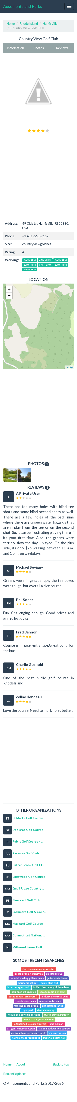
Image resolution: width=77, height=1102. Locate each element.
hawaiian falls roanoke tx (26, 1037)
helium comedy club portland (24, 1014)
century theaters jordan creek (28, 1033)
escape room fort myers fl (23, 996)
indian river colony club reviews (51, 987)
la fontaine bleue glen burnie (30, 1024)
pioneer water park (50, 1001)
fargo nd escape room (26, 1005)
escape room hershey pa (29, 973)
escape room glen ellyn (52, 992)
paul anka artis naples (24, 992)
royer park (28, 1010)
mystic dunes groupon (56, 1014)
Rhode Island (28, 23)
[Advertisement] (38, 176)
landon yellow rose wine (54, 996)
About (20, 1064)
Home (10, 23)
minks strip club (50, 982)
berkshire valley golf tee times (27, 978)
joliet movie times (57, 978)
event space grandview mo (39, 1019)
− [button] (9, 295)
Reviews (62, 48)
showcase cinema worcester (38, 969)
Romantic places (14, 1074)
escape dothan (57, 1033)
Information (15, 48)
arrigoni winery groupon (21, 1028)
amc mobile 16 (54, 973)
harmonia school (27, 982)
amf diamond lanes (52, 1005)
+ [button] (9, 289)
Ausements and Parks (22, 6)
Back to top (61, 1064)
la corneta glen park (18, 987)
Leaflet (69, 367)
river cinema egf (46, 1010)
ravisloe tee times (26, 1001)
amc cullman (56, 1024)
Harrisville (50, 23)
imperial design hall (54, 1037)
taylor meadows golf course (54, 1028)
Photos (38, 48)
